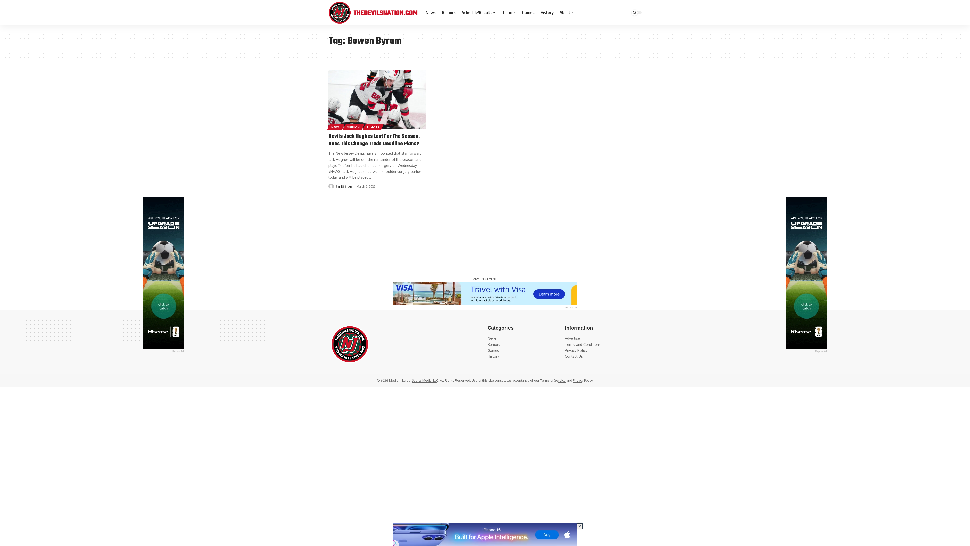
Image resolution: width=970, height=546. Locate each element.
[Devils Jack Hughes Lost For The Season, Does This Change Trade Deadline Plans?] (377, 99)
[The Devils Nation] (373, 12)
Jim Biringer (344, 186)
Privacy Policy (582, 380)
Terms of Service (553, 380)
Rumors (373, 127)
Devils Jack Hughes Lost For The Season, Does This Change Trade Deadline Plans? (374, 140)
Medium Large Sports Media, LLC (413, 380)
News (335, 127)
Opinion (353, 127)
